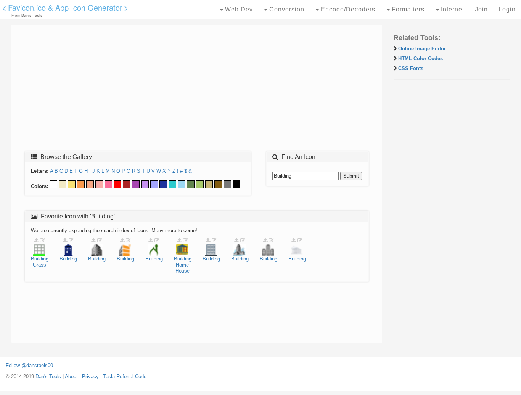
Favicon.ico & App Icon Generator (65, 7)
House (182, 271)
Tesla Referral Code (124, 376)
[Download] (36, 240)
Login (507, 9)
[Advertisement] (196, 90)
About (71, 376)
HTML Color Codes (420, 58)
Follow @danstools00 (29, 365)
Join (481, 9)
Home (182, 265)
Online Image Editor (422, 48)
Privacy (90, 376)
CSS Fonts (410, 68)
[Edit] (42, 240)
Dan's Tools (48, 376)
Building (39, 259)
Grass (39, 265)
